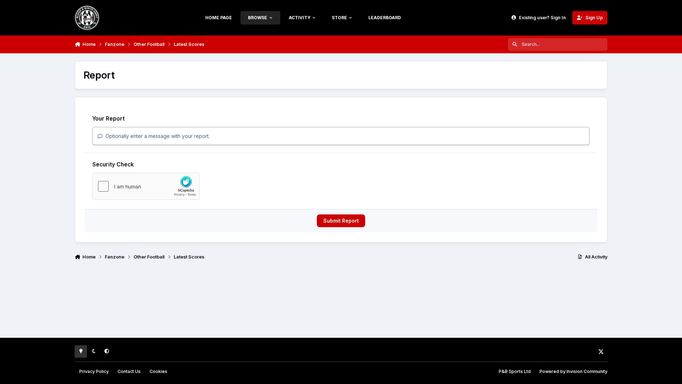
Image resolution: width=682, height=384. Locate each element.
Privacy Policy (94, 371)
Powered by (573, 371)
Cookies (158, 371)
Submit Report (341, 221)
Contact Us (129, 371)
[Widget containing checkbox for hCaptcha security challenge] (146, 186)
